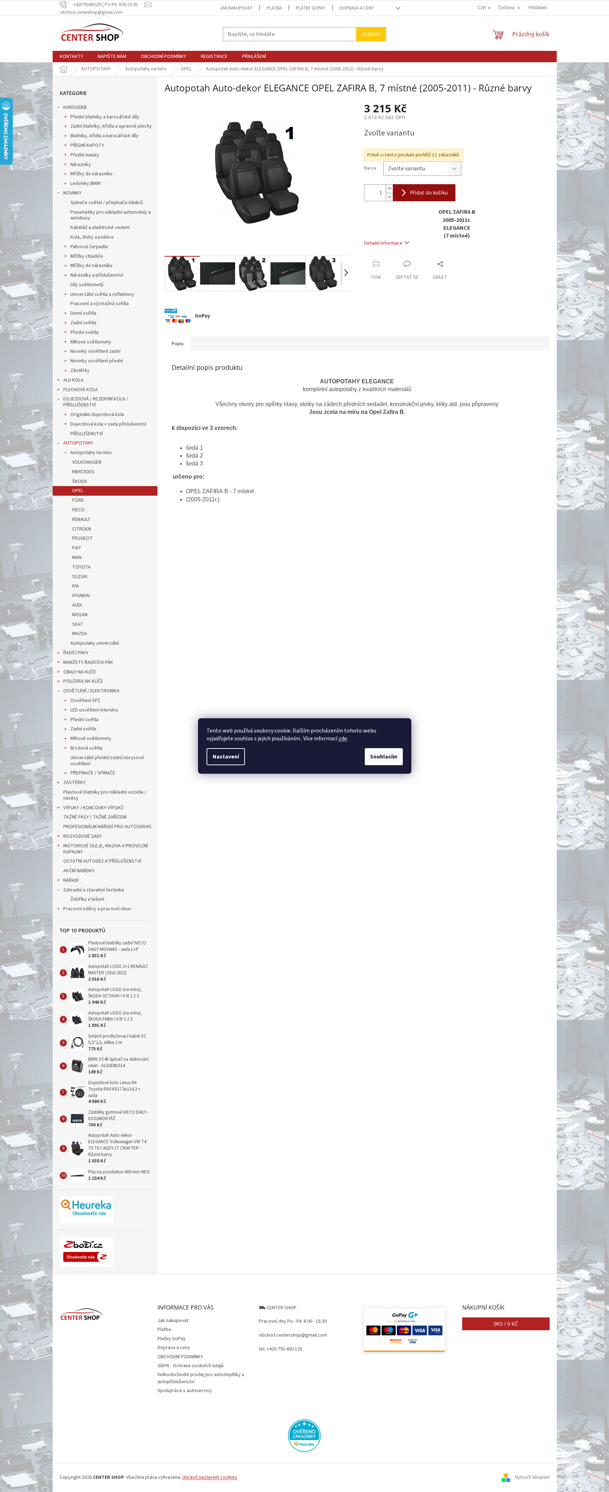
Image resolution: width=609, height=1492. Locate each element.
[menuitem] (71, 56)
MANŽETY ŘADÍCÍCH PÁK (88, 662)
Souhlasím (383, 757)
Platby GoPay (310, 8)
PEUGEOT (82, 538)
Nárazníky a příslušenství (96, 275)
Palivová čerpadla (89, 246)
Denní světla (83, 313)
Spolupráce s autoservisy (184, 1390)
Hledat (371, 34)
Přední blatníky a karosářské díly (104, 117)
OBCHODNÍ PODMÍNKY (180, 1356)
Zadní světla (83, 322)
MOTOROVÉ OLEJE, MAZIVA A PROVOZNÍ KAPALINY (105, 849)
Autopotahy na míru (91, 452)
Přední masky (84, 155)
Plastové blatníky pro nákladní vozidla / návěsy (104, 795)
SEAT (77, 624)
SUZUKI (79, 576)
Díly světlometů (86, 284)
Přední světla (84, 332)
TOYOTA (81, 567)
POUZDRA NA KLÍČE (83, 681)
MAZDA (79, 633)
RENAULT (81, 519)
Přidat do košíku (429, 192)
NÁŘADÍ (71, 880)
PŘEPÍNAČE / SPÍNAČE (92, 773)
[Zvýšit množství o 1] (389, 189)
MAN (76, 557)
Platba (274, 8)
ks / (506, 1323)
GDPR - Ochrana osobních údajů (190, 1365)
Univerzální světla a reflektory (102, 294)
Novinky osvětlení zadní (95, 351)
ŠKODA (79, 481)
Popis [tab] (178, 343)
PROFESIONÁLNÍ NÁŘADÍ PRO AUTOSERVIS (107, 826)
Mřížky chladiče (86, 256)
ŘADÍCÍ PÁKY (76, 652)
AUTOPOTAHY (78, 443)
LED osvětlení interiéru (94, 710)
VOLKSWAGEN (86, 462)
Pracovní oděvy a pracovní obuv (97, 908)
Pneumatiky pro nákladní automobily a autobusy (110, 215)
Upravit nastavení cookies (209, 1477)
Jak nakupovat (236, 8)
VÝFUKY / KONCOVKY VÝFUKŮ (93, 807)
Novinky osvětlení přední (96, 360)
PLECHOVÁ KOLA (80, 389)
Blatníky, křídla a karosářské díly (104, 135)
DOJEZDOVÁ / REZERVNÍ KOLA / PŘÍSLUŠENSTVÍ (95, 402)
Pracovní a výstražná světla (99, 303)
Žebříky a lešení (87, 899)
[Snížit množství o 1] (389, 197)
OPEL (77, 490)
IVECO (78, 509)
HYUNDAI (81, 595)
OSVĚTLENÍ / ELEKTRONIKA (91, 690)
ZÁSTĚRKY (74, 782)
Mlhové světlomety (90, 342)
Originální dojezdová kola (97, 414)
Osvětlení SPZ (85, 700)
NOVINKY (72, 193)
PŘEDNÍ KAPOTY (87, 145)
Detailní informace (383, 243)
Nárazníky (80, 164)
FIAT (76, 547)
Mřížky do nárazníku (91, 173)
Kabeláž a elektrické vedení (99, 227)
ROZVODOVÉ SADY (82, 836)
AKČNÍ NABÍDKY (79, 870)
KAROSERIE (75, 107)
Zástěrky (80, 370)
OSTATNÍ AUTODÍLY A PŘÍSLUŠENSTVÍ (102, 861)
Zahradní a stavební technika (93, 890)
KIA (75, 586)
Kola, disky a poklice (92, 237)
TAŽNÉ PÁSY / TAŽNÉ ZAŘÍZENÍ (95, 817)
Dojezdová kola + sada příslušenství (108, 424)
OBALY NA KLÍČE (79, 672)
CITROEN (81, 529)
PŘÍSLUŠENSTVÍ (86, 433)
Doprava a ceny (357, 8)
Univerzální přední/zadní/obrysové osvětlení (107, 760)
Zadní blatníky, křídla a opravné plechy (111, 126)
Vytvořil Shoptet (532, 1477)
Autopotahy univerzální (94, 643)
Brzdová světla (86, 748)
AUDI (77, 605)
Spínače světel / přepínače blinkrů (106, 202)
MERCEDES (83, 471)
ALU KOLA (73, 380)
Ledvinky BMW (85, 183)
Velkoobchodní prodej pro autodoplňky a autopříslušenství (200, 1378)
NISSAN (79, 614)
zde (342, 738)
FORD (78, 500)
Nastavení (226, 757)
